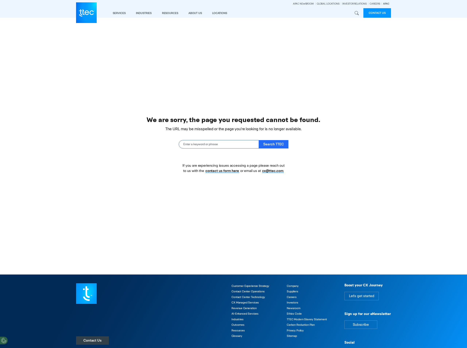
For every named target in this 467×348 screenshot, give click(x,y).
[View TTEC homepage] (86, 12)
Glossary (236, 336)
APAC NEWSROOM (303, 3)
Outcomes (237, 324)
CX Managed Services (245, 302)
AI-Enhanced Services (244, 313)
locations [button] (219, 13)
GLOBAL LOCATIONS (328, 3)
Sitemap (292, 336)
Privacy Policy (295, 330)
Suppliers (292, 291)
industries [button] (144, 13)
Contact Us (92, 340)
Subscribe (361, 324)
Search (356, 13)
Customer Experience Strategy (250, 286)
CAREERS (375, 3)
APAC (386, 3)
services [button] (119, 13)
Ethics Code (294, 313)
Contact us (377, 13)
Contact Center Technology (248, 297)
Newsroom (293, 308)
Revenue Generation (243, 308)
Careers (292, 297)
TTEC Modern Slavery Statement (307, 319)
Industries (237, 319)
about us (195, 13)
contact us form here (222, 171)
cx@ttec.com (272, 171)
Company (293, 286)
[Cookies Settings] (4, 340)
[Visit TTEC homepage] (86, 293)
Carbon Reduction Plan (301, 324)
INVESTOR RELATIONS (354, 3)
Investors (292, 302)
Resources (238, 330)
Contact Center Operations (248, 291)
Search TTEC (273, 144)
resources (170, 13)
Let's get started (361, 296)
